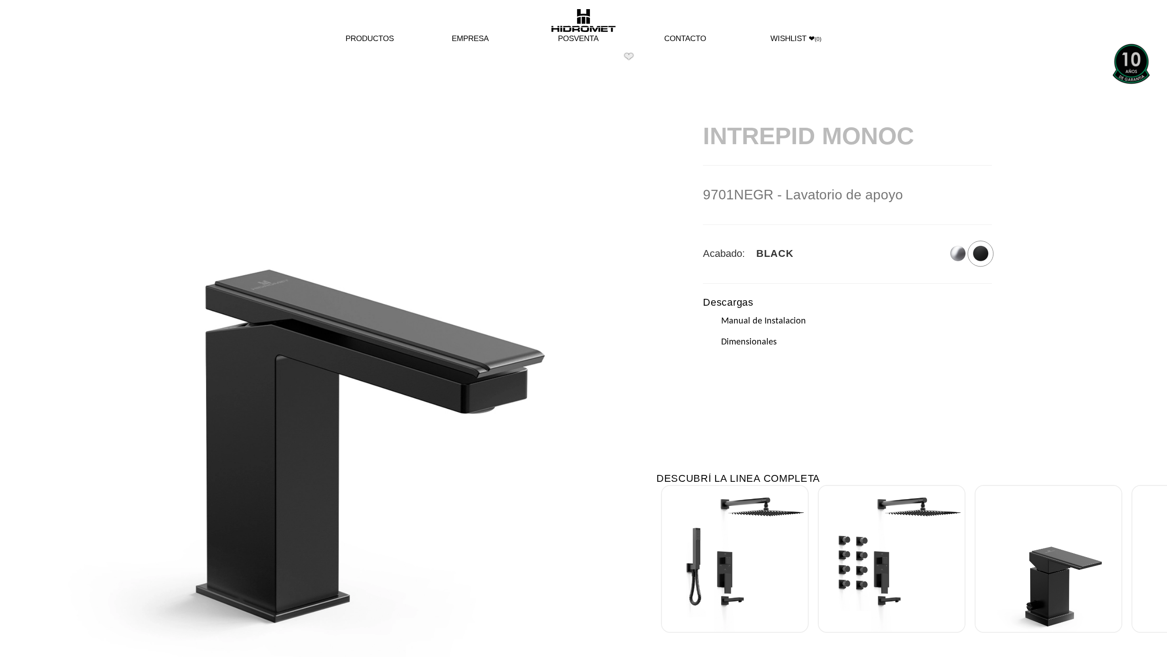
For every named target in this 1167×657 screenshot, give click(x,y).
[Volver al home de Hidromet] (583, 21)
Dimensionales (749, 342)
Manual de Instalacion (763, 321)
